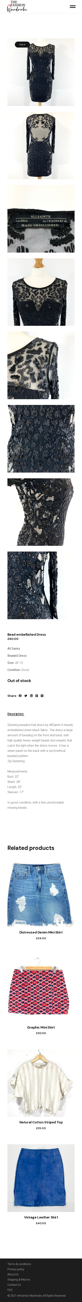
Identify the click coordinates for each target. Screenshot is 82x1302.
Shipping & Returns (18, 1279)
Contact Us (14, 1284)
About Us (12, 1274)
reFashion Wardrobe (29, 1295)
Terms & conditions (19, 1264)
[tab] (15, 713)
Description (15, 714)
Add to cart (37, 938)
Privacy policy (15, 1269)
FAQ (9, 1289)
